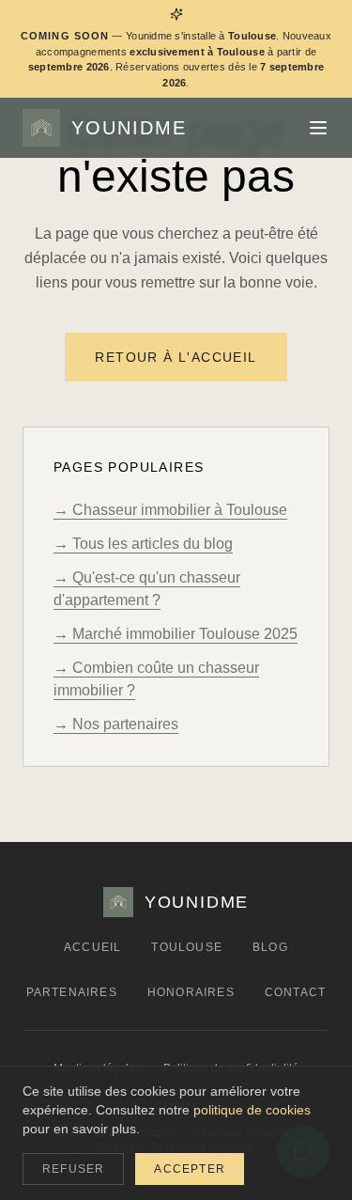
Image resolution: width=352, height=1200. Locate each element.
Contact (295, 992)
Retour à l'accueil (175, 357)
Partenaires (71, 992)
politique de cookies (252, 1109)
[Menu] (318, 128)
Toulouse (186, 947)
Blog (270, 947)
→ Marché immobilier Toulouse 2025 (176, 634)
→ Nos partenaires (116, 724)
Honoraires (191, 992)
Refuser (73, 1169)
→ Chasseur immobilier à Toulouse (170, 510)
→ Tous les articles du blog (143, 544)
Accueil (92, 947)
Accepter (189, 1169)
